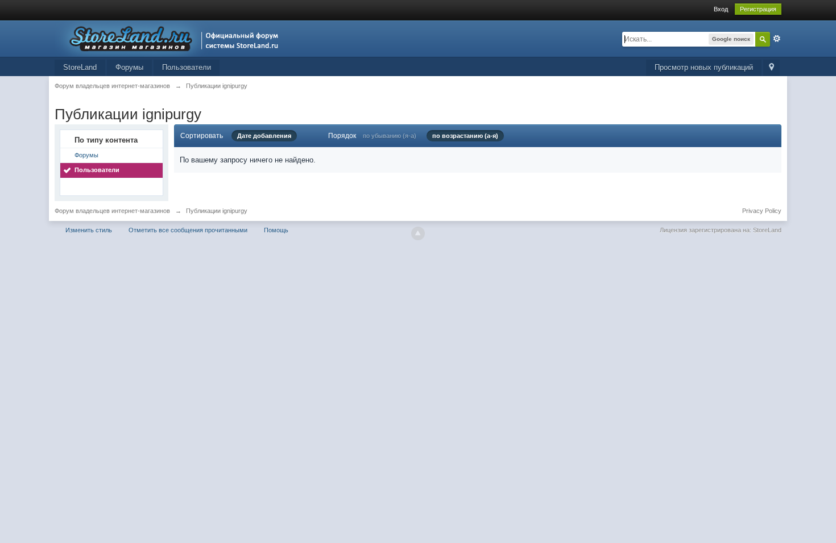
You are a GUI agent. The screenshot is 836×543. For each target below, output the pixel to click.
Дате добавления (264, 135)
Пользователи (186, 67)
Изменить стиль (88, 230)
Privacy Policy (761, 210)
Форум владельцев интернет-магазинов (112, 210)
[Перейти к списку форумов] (170, 38)
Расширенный (776, 38)
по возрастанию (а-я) (465, 135)
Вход (721, 9)
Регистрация (758, 9)
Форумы (129, 67)
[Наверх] (418, 233)
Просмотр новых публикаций (704, 67)
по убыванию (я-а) (389, 135)
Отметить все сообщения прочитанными (188, 230)
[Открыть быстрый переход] (771, 68)
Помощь (276, 230)
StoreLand (80, 67)
